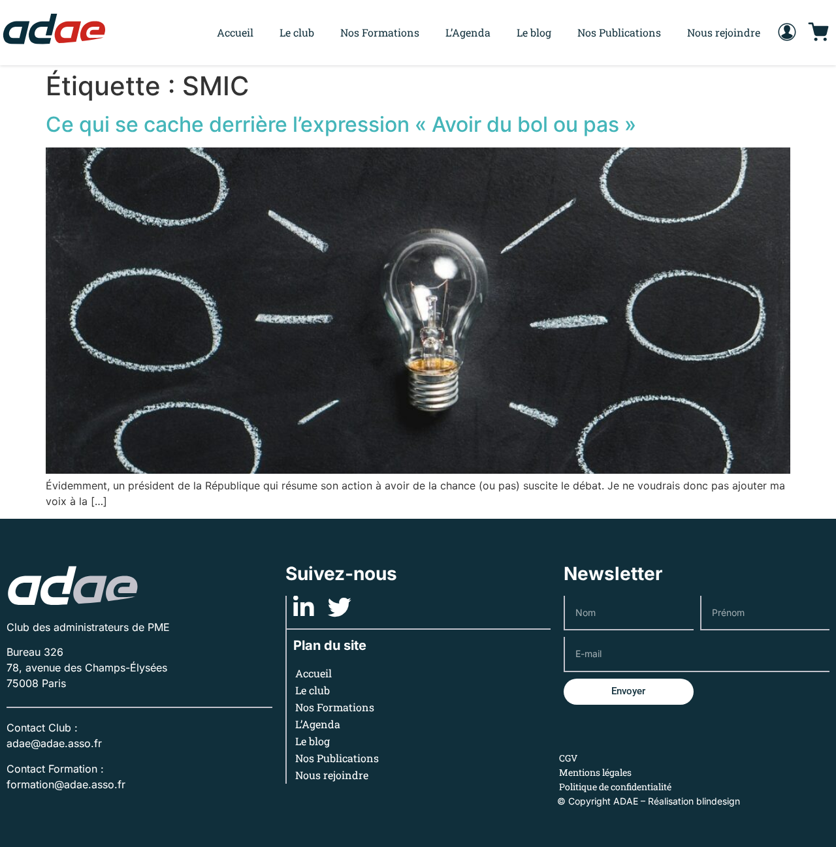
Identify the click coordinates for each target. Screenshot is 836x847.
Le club (297, 32)
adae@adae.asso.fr (54, 743)
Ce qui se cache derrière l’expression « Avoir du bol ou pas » (341, 124)
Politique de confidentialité (615, 786)
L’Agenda (467, 32)
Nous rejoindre (723, 32)
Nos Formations (379, 32)
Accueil (235, 32)
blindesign (718, 801)
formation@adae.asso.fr (66, 784)
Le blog (534, 32)
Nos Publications (619, 32)
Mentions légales (595, 772)
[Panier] (818, 32)
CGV (568, 758)
